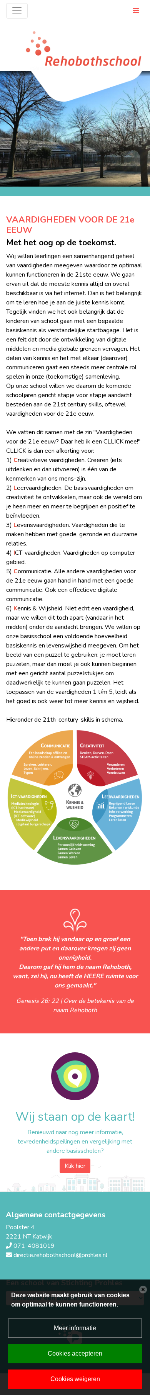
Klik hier (75, 1166)
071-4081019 (34, 1246)
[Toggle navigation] (17, 11)
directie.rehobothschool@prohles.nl (60, 1255)
